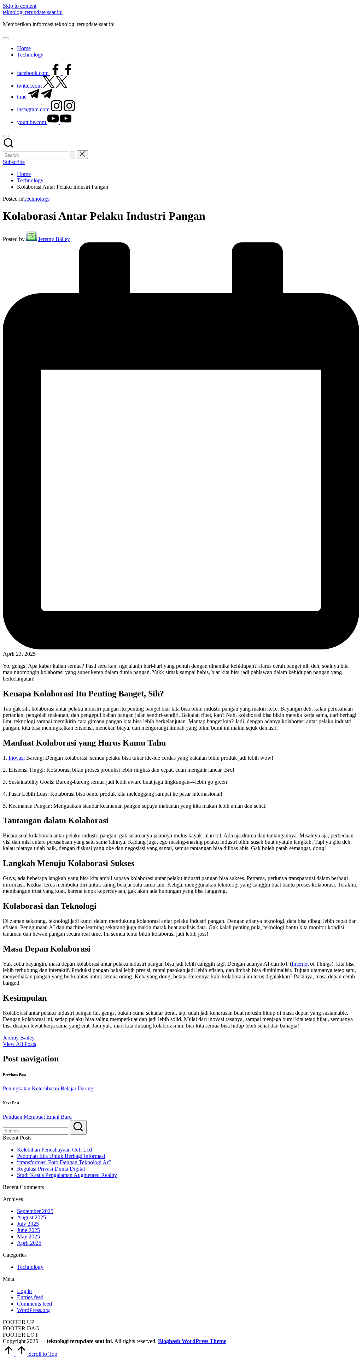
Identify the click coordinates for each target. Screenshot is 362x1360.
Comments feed (34, 1304)
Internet (300, 964)
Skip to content (19, 6)
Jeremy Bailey (19, 1038)
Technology (36, 199)
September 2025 (35, 1211)
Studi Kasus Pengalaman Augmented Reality (67, 1175)
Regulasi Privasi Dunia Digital (51, 1169)
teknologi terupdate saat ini (33, 12)
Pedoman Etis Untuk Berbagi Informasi (61, 1156)
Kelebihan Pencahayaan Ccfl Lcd (54, 1150)
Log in (24, 1291)
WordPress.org (33, 1310)
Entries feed (30, 1297)
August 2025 (31, 1217)
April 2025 (29, 1243)
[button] (72, 155)
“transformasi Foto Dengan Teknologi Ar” (64, 1162)
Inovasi (16, 758)
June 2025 (28, 1230)
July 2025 (28, 1224)
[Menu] (5, 38)
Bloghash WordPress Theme (192, 1341)
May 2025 (28, 1237)
